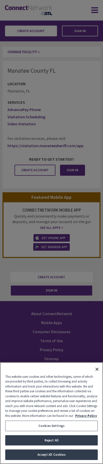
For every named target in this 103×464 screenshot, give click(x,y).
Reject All (51, 440)
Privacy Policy (86, 416)
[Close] (97, 369)
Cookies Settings (51, 426)
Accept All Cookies (51, 454)
